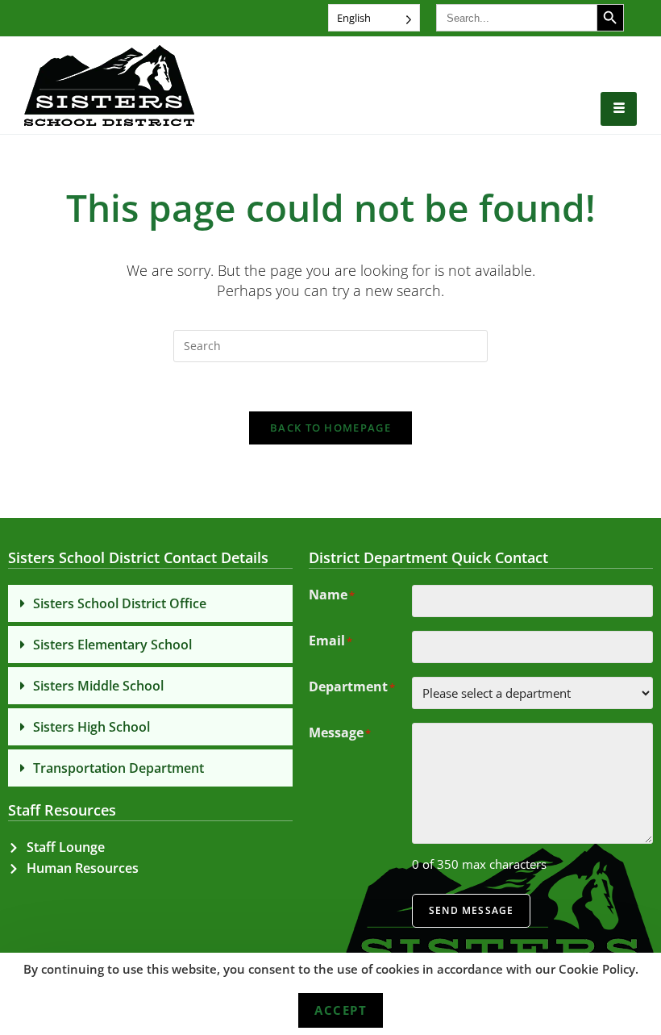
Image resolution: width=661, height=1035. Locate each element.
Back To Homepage (330, 427)
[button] (150, 603)
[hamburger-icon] (619, 109)
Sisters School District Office (119, 603)
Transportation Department (118, 768)
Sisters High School (91, 727)
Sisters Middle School (98, 686)
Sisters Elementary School (112, 644)
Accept (340, 1010)
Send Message (471, 910)
